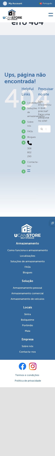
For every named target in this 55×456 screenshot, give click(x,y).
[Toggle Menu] (50, 14)
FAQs (30, 131)
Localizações (34, 102)
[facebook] (22, 366)
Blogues (31, 137)
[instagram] (32, 366)
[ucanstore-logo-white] (27, 225)
